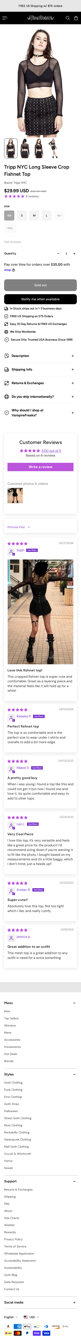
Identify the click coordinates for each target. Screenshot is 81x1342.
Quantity (10, 253)
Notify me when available (40, 299)
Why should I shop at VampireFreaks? (27, 412)
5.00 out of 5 (51, 451)
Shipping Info (22, 369)
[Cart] (76, 18)
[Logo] (40, 18)
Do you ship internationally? (33, 397)
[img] (17, 543)
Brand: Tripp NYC (15, 183)
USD (32, 1317)
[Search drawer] (68, 18)
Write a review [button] (40, 467)
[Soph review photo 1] (40, 612)
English (9, 1317)
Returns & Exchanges (28, 383)
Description (20, 356)
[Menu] (5, 18)
